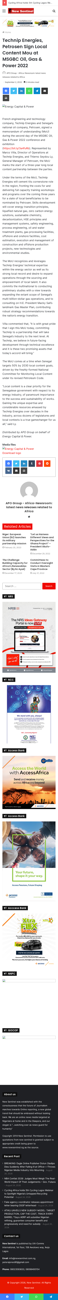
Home (7, 32)
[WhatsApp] (29, 91)
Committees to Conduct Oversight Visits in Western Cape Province (41, 564)
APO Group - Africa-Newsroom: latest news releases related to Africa (29, 507)
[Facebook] (6, 91)
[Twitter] (13, 91)
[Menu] (4, 12)
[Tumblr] (32, 463)
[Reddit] (47, 463)
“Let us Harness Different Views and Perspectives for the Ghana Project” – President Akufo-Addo (42, 542)
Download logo (11, 453)
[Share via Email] (44, 91)
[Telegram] (37, 91)
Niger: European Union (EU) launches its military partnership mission (14, 539)
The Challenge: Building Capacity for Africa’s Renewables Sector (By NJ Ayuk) (15, 564)
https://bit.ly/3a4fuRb (16, 148)
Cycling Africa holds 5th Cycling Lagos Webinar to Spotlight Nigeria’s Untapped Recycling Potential (28, 1193)
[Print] (6, 98)
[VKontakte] (8, 470)
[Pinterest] (39, 463)
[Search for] (54, 12)
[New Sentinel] (21, 11)
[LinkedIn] (21, 91)
